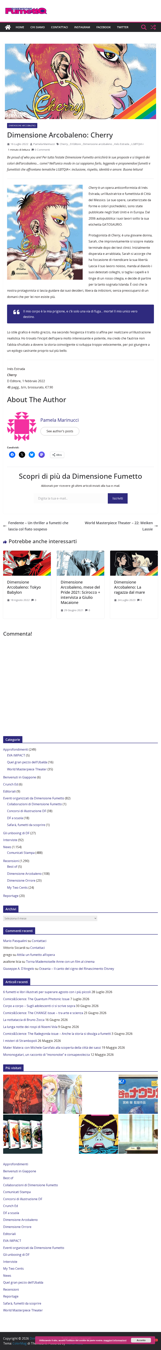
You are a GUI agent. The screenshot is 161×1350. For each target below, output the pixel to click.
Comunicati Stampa (21, 853)
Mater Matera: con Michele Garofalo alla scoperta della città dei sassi (52, 1047)
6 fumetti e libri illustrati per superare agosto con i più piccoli (47, 992)
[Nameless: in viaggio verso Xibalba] (22, 1094)
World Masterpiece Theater (27, 769)
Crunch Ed (10, 784)
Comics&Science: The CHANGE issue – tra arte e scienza (43, 1013)
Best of (12, 866)
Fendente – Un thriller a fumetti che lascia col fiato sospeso (38, 525)
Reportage (10, 896)
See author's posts (60, 431)
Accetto (141, 1340)
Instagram (82, 27)
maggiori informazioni (114, 1340)
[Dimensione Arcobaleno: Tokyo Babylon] (27, 553)
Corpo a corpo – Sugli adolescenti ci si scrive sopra (39, 1006)
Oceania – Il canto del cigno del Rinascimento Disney (76, 968)
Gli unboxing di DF (16, 833)
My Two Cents (17, 887)
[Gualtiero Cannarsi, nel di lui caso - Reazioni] (138, 1094)
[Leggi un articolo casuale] (153, 27)
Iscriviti (118, 498)
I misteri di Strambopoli (20, 1041)
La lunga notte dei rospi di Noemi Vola (30, 1027)
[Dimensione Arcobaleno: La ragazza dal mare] (134, 553)
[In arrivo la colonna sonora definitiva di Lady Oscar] (62, 1094)
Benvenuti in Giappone (19, 777)
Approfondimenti (15, 749)
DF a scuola (15, 818)
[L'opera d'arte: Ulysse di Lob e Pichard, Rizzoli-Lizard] (98, 1134)
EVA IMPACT (16, 755)
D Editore (75, 144)
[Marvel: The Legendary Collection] (22, 1134)
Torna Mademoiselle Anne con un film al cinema (60, 961)
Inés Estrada (121, 144)
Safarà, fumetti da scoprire (26, 825)
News (7, 847)
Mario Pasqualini (15, 941)
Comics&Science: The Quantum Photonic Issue (36, 999)
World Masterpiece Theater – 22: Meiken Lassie (119, 525)
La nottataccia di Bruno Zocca (23, 1020)
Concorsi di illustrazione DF (26, 811)
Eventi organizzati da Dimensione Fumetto (33, 798)
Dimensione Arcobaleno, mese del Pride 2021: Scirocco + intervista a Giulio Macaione (80, 592)
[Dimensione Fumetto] (8, 27)
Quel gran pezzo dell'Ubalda (27, 762)
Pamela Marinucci (44, 144)
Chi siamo (37, 27)
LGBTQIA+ (137, 144)
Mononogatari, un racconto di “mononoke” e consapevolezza (46, 1054)
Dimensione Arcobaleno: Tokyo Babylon (24, 587)
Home (20, 27)
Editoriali (9, 791)
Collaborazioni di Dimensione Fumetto (34, 804)
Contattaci (59, 27)
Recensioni (11, 861)
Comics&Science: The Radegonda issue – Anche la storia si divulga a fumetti (57, 1034)
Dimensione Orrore (21, 880)
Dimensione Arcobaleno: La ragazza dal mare (129, 587)
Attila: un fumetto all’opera (36, 955)
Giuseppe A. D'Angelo (18, 968)
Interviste (10, 840)
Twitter (122, 27)
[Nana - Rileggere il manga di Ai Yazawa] (138, 1134)
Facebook (103, 27)
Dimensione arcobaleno (97, 144)
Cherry (64, 144)
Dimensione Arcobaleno (22, 125)
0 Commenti (42, 149)
